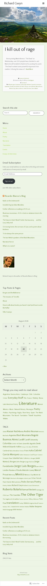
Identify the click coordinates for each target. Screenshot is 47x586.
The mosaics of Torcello (11, 297)
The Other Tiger (32, 495)
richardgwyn (30, 80)
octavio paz (27, 478)
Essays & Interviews (10, 154)
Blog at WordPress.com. (23, 574)
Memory (12, 475)
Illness (41, 398)
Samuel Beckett (29, 490)
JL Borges (12, 462)
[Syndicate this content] (3, 196)
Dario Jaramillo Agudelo (27, 444)
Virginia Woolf (33, 503)
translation (13, 502)
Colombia (36, 394)
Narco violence (19, 88)
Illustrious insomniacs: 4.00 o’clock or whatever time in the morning (22, 214)
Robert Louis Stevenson (31, 485)
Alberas (21, 432)
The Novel (15, 415)
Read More (29, 69)
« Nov (5, 366)
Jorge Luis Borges (25, 466)
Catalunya (24, 394)
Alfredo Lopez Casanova (14, 84)
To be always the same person (13, 234)
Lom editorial (32, 86)
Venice (26, 503)
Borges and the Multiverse (11, 293)
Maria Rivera (39, 86)
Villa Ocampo (7, 312)
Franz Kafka (29, 451)
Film (25, 398)
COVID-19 (15, 443)
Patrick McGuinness (14, 482)
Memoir (40, 404)
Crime (5, 398)
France (29, 398)
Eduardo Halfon (15, 447)
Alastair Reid (12, 431)
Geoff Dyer (33, 455)
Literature (24, 82)
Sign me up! (9, 181)
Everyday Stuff (15, 398)
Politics (5, 413)
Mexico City (12, 88)
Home (5, 128)
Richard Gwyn (13, 3)
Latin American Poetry (10, 404)
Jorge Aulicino (29, 462)
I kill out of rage (20, 49)
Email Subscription (12, 163)
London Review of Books (12, 470)
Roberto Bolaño (12, 489)
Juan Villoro (39, 466)
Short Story (26, 413)
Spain (33, 413)
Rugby (19, 413)
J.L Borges (32, 458)
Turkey (21, 503)
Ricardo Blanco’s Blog (15, 196)
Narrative (6, 141)
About (5, 132)
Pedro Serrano (27, 88)
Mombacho (14, 478)
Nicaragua (29, 409)
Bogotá (34, 435)
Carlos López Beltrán (26, 84)
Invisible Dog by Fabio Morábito (13, 205)
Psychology (13, 413)
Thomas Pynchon (23, 499)
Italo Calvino (24, 458)
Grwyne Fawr (7, 458)
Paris (4, 482)
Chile (30, 394)
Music (11, 409)
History (35, 398)
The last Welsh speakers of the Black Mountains (19, 238)
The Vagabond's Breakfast (11, 499)
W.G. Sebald (12, 506)
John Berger (20, 462)
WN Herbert (17, 510)
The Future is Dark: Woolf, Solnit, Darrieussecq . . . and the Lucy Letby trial (22, 221)
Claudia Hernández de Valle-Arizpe (19, 86)
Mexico (6, 409)
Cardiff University (31, 440)
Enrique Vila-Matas (27, 447)
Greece (40, 455)
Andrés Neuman (31, 431)
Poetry (5, 137)
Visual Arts (37, 415)
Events (5, 150)
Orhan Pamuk (36, 478)
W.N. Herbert (20, 506)
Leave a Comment (24, 78)
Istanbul (16, 458)
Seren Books (35, 88)
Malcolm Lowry (28, 470)
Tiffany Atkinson (34, 499)
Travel (30, 415)
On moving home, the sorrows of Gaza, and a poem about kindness (22, 228)
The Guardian (15, 495)
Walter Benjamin (35, 507)
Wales (5, 419)
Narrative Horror (8, 242)
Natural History (20, 409)
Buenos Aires (15, 394)
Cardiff (21, 439)
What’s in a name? (9, 246)
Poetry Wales (7, 485)
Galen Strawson (25, 455)
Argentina (6, 394)
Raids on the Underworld (11, 201)
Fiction (22, 451)
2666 (4, 431)
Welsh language (8, 509)
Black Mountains (24, 435)
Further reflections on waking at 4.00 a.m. (16, 209)
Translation (6, 145)
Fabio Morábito (14, 451)
